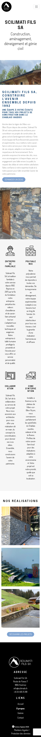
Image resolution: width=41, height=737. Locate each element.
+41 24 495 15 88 (20, 691)
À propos (20, 708)
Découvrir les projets (20, 634)
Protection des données (21, 733)
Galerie (20, 712)
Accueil (21, 703)
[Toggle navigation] (36, 6)
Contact (20, 717)
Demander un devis (14, 179)
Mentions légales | (21, 729)
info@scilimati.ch (20, 688)
